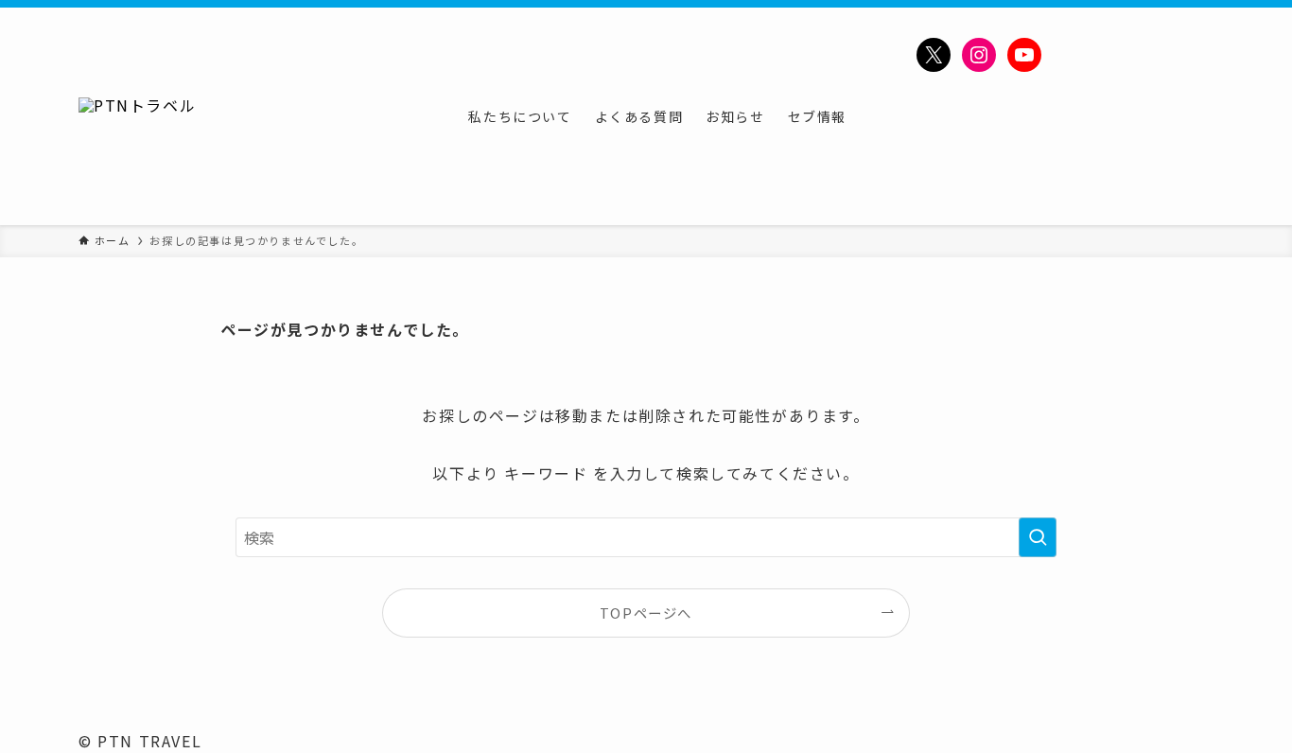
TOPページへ (646, 612)
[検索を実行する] (1037, 537)
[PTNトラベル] (137, 116)
